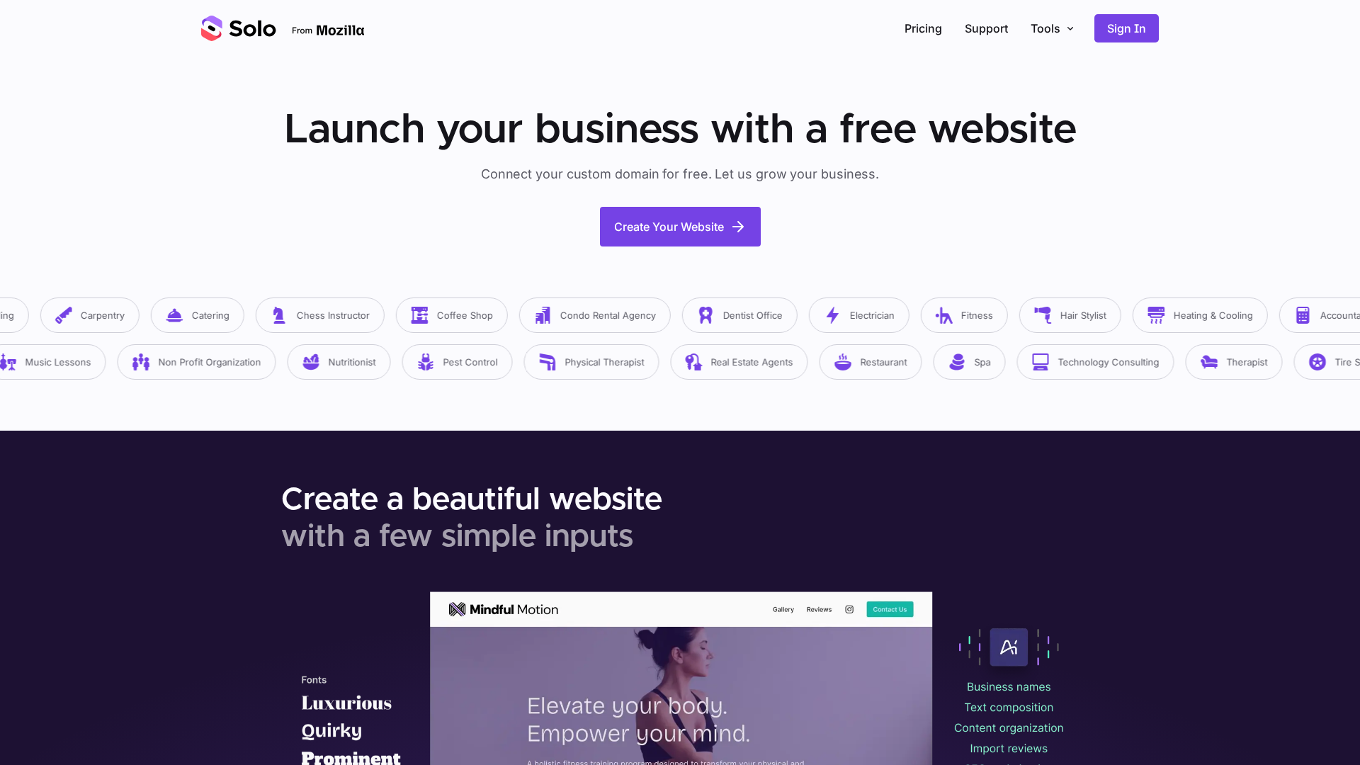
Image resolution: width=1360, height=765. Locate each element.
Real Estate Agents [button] (739, 362)
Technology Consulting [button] (1095, 362)
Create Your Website (669, 227)
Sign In (1126, 28)
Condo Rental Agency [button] (596, 315)
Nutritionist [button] (339, 362)
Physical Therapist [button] (591, 362)
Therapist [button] (1233, 362)
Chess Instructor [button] (321, 315)
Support (986, 28)
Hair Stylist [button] (1071, 315)
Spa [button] (969, 362)
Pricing (923, 28)
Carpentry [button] (91, 315)
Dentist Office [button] (741, 315)
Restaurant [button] (870, 362)
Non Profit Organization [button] (196, 362)
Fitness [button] (965, 315)
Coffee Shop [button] (453, 315)
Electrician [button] (860, 315)
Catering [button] (198, 315)
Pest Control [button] (457, 362)
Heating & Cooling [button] (1201, 315)
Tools (1045, 28)
